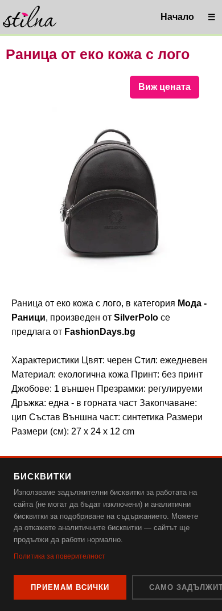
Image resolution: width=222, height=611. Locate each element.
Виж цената (164, 87)
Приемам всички (70, 587)
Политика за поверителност (59, 556)
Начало (177, 17)
